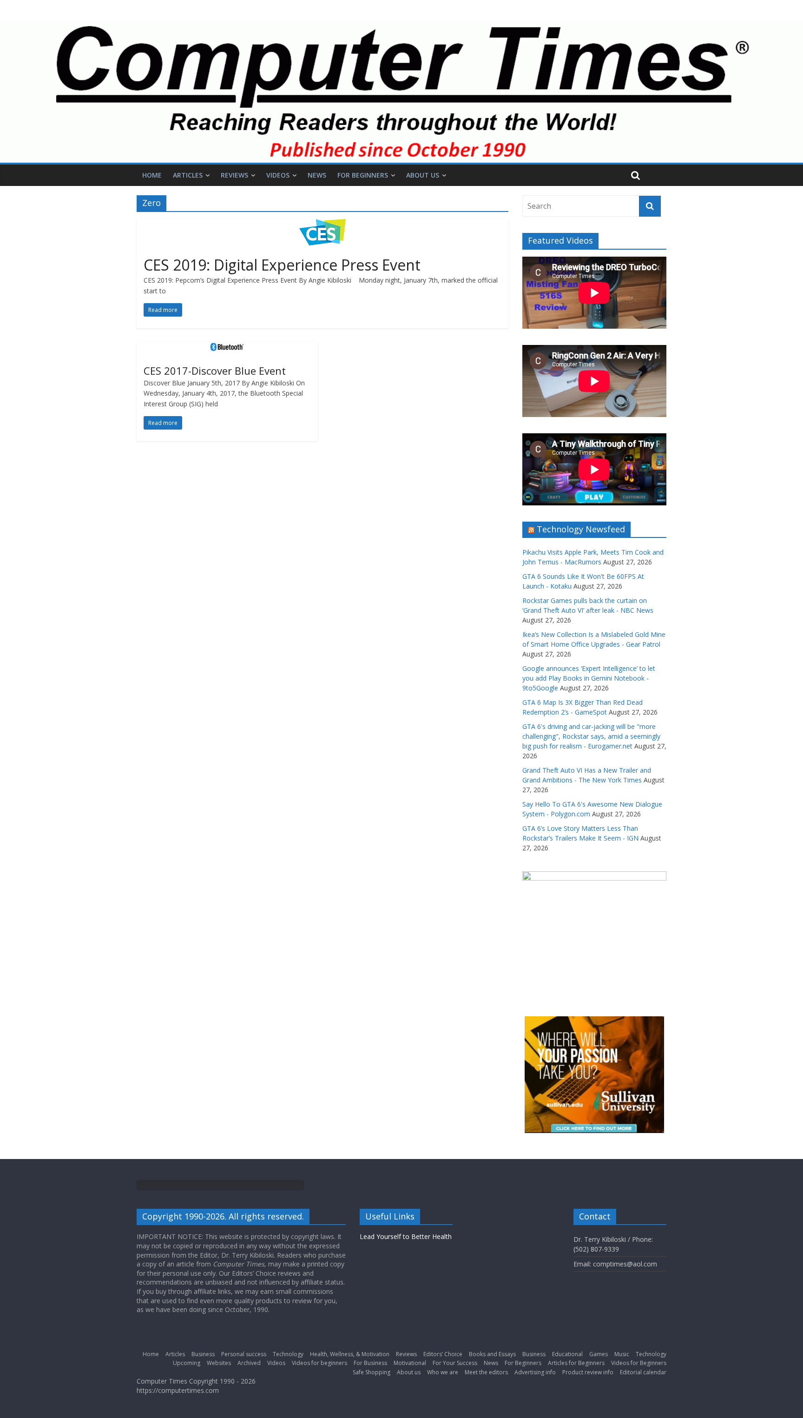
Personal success (243, 1354)
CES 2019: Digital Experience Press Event (282, 265)
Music (621, 1354)
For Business (370, 1363)
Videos (278, 175)
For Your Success (455, 1363)
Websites (219, 1363)
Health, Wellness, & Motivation (349, 1354)
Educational (567, 1354)
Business (203, 1354)
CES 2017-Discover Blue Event (215, 371)
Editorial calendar (643, 1372)
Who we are (442, 1372)
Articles (188, 175)
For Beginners (362, 175)
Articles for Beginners (576, 1363)
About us (422, 175)
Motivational (410, 1363)
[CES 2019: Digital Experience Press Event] (322, 224)
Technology (288, 1354)
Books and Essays (492, 1354)
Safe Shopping (371, 1372)
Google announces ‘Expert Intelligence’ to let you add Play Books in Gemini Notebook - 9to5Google (588, 678)
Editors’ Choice (442, 1354)
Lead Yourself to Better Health (406, 1236)
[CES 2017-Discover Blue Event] (227, 348)
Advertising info (535, 1372)
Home (152, 175)
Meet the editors (486, 1372)
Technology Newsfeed (581, 529)
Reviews (234, 175)
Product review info (587, 1372)
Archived (249, 1363)
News (317, 175)
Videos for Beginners (638, 1363)
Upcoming (186, 1363)
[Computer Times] (401, 92)
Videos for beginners (319, 1363)
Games (598, 1354)
